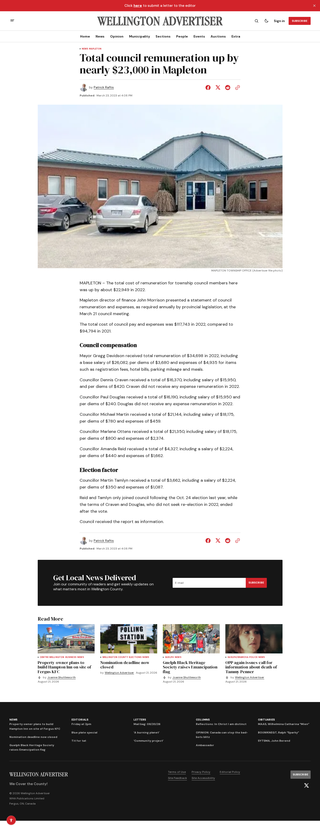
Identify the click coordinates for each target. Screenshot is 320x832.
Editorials (79, 719)
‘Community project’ (149, 741)
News (100, 36)
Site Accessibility (203, 778)
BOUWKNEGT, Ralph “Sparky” (278, 732)
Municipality (139, 36)
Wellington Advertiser (119, 672)
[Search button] (256, 21)
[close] (314, 5)
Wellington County (115, 657)
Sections (163, 36)
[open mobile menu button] (12, 21)
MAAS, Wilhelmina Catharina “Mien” (283, 724)
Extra (235, 36)
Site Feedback (177, 778)
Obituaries (266, 719)
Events (199, 36)
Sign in (279, 21)
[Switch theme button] (266, 21)
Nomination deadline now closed (33, 737)
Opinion (116, 36)
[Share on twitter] (218, 87)
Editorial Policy (230, 772)
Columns (203, 719)
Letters (140, 719)
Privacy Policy (201, 772)
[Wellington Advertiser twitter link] (306, 785)
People (182, 36)
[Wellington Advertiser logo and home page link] (160, 21)
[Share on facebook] (209, 87)
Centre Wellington (52, 657)
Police (253, 657)
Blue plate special (84, 732)
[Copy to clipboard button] (237, 87)
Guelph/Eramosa (237, 657)
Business (70, 657)
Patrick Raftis (104, 87)
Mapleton (95, 49)
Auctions (218, 36)
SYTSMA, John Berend (274, 741)
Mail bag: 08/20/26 (147, 724)
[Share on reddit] (228, 87)
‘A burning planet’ (147, 732)
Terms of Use (177, 772)
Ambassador (205, 745)
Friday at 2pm (81, 724)
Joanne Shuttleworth (61, 677)
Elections (135, 657)
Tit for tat (78, 741)
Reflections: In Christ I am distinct (221, 724)
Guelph (169, 657)
